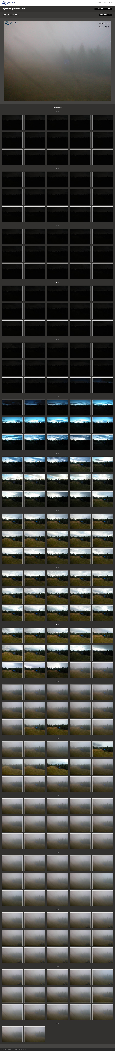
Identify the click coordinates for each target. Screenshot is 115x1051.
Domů (99, 2)
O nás (104, 2)
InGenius (24, 1049)
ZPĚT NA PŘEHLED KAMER (103, 8)
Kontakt (110, 2)
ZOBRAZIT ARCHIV (105, 15)
